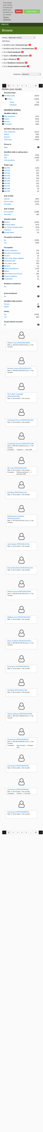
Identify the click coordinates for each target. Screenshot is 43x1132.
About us (4, 24)
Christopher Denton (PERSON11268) (20, 444)
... (31, 86)
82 (36, 86)
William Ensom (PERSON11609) (19, 591)
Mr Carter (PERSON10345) (17, 468)
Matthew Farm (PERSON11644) (18, 617)
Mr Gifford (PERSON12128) (17, 690)
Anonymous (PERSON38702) (18, 739)
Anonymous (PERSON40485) (18, 789)
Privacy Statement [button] (7, 18)
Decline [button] (18, 11)
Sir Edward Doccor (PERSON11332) (20, 420)
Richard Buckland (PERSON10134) (20, 568)
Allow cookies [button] (32, 11)
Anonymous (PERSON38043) (18, 812)
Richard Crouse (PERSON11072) (19, 368)
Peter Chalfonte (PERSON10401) (19, 641)
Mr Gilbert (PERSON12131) (17, 492)
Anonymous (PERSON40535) (18, 766)
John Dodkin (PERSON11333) (18, 544)
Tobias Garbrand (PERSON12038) (19, 714)
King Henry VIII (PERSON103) (18, 666)
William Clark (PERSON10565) (18, 343)
